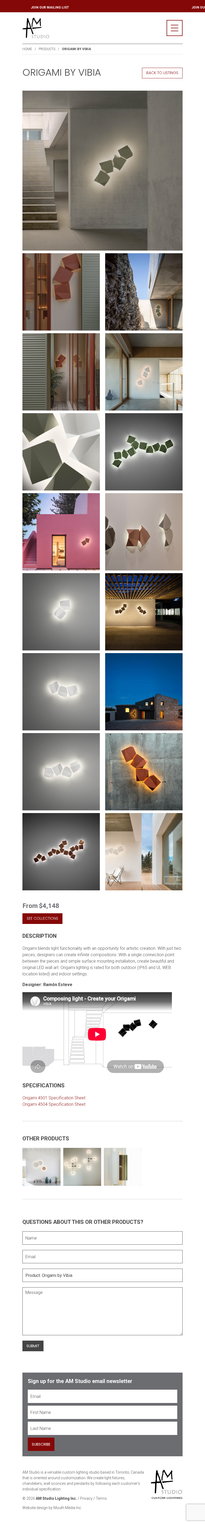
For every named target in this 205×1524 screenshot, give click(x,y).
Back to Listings (162, 72)
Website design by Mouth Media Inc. (52, 1508)
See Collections (42, 918)
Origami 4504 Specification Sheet (53, 1104)
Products (47, 49)
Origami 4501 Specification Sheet (53, 1097)
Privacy (86, 1498)
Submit (33, 1346)
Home (27, 49)
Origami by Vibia (76, 49)
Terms (101, 1498)
